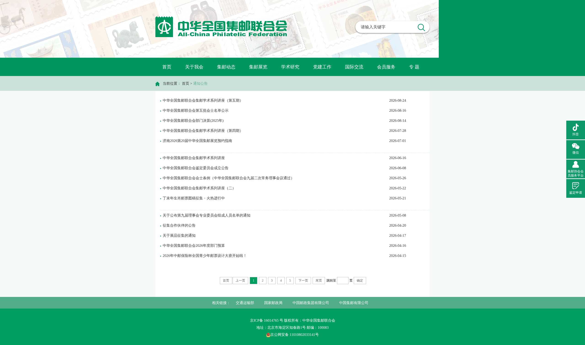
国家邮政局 (273, 303)
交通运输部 (245, 303)
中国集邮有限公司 (353, 303)
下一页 (303, 280)
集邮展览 (258, 66)
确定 (360, 280)
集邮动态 (226, 66)
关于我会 (194, 66)
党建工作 (322, 66)
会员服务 (386, 66)
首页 (166, 66)
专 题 (414, 66)
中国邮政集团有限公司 (310, 303)
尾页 (319, 280)
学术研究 (290, 66)
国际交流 (354, 66)
